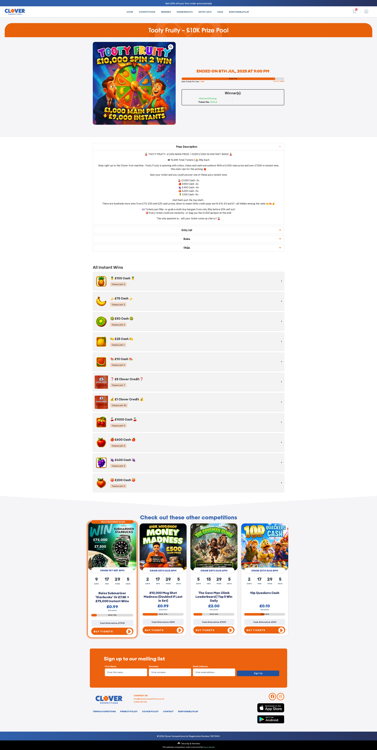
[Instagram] (280, 696)
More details (209, 747)
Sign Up (258, 673)
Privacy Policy (129, 711)
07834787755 (140, 701)
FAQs (220, 11)
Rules (186, 239)
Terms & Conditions (104, 711)
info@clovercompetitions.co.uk (149, 698)
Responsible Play (239, 11)
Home (130, 11)
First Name (110, 666)
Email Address (200, 666)
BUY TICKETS (103, 630)
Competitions (147, 11)
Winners (166, 11)
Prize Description (186, 146)
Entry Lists (205, 11)
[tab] (188, 281)
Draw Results (185, 11)
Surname (153, 666)
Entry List (187, 230)
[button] (170, 47)
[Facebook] (272, 696)
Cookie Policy (150, 711)
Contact (168, 711)
